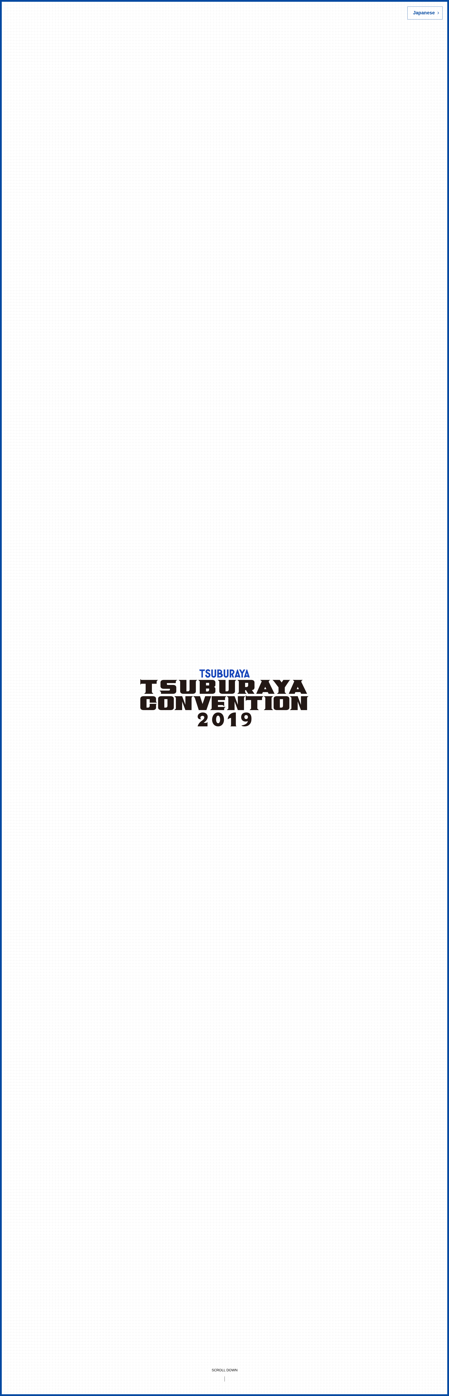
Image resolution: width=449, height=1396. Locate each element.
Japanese (424, 12)
